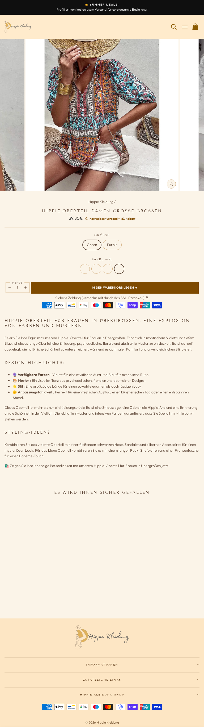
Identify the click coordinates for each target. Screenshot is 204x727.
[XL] (52, 599)
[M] (38, 599)
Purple (112, 244)
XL (119, 268)
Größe (102, 235)
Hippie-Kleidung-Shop (102, 694)
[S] (31, 599)
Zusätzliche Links (102, 679)
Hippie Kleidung (101, 201)
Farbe (102, 259)
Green (92, 244)
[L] (45, 599)
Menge (17, 282)
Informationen (102, 664)
